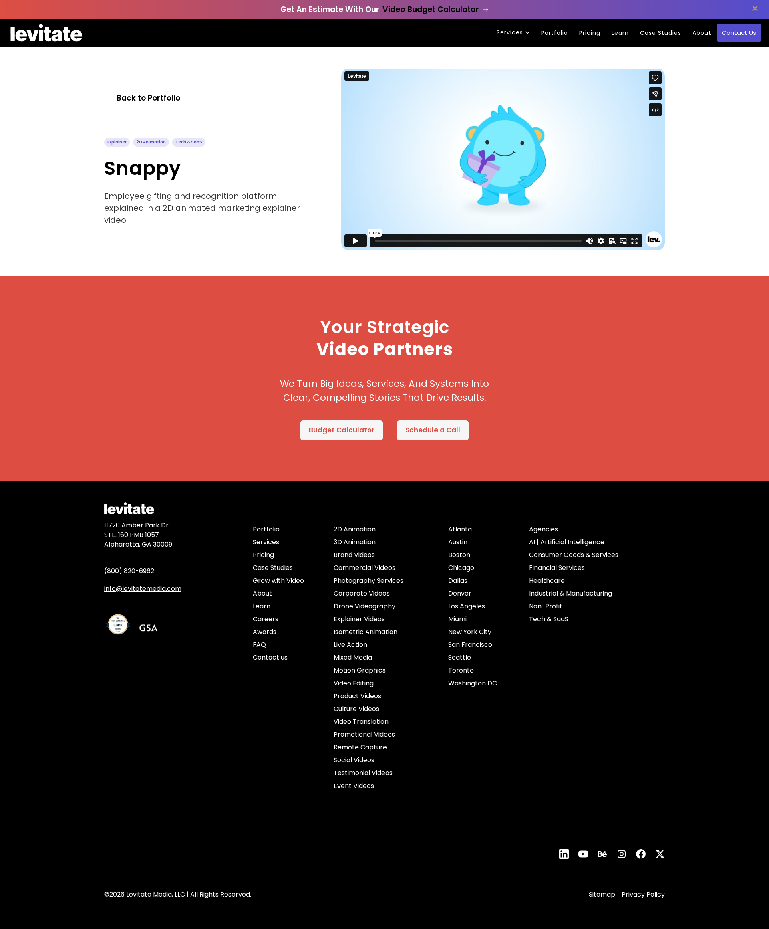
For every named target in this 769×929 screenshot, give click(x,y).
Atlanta (460, 529)
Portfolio (554, 33)
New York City (469, 631)
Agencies (543, 529)
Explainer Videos (359, 619)
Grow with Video (278, 580)
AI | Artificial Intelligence (566, 542)
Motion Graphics (360, 670)
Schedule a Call (432, 430)
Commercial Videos (364, 567)
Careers (265, 619)
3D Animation (355, 542)
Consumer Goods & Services (573, 554)
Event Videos (354, 785)
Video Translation (361, 721)
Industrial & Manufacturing (570, 593)
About (702, 33)
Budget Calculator (341, 430)
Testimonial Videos (363, 773)
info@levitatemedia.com (142, 588)
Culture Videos (356, 708)
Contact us (270, 657)
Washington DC (472, 683)
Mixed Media (353, 657)
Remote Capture (360, 747)
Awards (264, 631)
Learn (261, 606)
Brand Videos (354, 554)
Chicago (461, 567)
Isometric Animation (365, 631)
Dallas (457, 580)
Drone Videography (364, 606)
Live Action (350, 644)
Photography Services (368, 580)
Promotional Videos (364, 734)
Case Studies (660, 33)
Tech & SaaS (548, 619)
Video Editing (354, 683)
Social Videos (354, 760)
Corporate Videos (362, 593)
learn (620, 33)
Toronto (461, 670)
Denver (459, 593)
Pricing (589, 33)
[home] (46, 33)
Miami (457, 619)
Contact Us (739, 32)
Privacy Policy (643, 894)
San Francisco (470, 644)
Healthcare (547, 580)
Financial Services (557, 567)
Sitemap (602, 894)
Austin (457, 542)
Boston (459, 554)
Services (266, 542)
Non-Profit (545, 606)
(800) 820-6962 (129, 571)
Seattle (459, 657)
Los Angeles (466, 606)
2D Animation (355, 529)
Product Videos (357, 696)
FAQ (259, 644)
